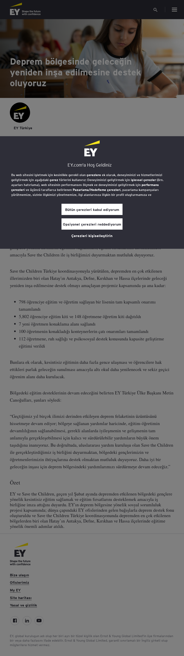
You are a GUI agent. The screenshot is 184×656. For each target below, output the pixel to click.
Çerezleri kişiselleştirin (91, 235)
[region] (92, 192)
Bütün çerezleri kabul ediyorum (92, 209)
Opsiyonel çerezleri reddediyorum (92, 224)
